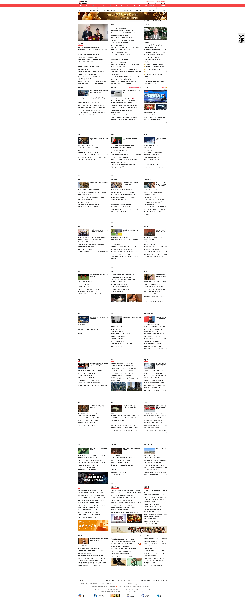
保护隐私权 (143, 580)
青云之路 (138, 490)
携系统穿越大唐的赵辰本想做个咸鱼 (119, 505)
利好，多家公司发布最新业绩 (150, 150)
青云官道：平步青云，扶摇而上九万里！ (87, 517)
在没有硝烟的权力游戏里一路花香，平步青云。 (88, 500)
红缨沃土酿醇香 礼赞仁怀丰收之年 (152, 336)
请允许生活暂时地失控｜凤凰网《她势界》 (87, 457)
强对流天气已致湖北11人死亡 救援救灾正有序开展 (155, 117)
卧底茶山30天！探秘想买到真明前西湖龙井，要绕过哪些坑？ (125, 107)
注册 (162, 3)
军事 (116, 5)
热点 (79, 44)
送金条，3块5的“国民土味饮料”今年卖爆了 (153, 152)
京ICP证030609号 (99, 589)
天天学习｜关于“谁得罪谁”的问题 (118, 28)
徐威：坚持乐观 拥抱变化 (150, 79)
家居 (139, 8)
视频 (146, 5)
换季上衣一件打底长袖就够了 (117, 331)
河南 (124, 10)
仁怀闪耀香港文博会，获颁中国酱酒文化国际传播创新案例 (91, 244)
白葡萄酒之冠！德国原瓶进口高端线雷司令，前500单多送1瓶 (125, 105)
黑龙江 (101, 10)
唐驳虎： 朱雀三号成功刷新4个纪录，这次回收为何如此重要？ (92, 98)
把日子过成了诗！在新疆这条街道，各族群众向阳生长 (123, 50)
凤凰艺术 (165, 580)
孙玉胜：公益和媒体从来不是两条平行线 (153, 541)
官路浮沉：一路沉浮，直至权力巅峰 (119, 500)
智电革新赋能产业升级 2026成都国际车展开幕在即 (89, 39)
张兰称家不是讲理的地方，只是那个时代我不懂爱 (155, 301)
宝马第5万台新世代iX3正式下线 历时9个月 (153, 256)
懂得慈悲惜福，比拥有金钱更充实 (118, 472)
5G (159, 8)
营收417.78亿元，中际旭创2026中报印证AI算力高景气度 (124, 159)
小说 (157, 5)
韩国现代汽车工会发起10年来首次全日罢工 (159, 38)
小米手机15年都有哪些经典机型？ (152, 204)
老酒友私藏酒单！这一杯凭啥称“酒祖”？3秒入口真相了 (156, 346)
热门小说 (146, 487)
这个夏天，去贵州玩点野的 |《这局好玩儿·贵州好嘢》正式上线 (92, 237)
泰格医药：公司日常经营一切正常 (118, 413)
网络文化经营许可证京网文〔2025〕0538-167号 (139, 589)
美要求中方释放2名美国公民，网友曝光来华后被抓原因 (90, 59)
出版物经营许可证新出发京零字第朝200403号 (143, 586)
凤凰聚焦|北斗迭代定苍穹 (150, 47)
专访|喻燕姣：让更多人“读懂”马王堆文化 (153, 422)
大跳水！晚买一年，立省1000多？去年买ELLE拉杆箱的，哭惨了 (92, 157)
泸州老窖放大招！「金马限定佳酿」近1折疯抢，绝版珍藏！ (91, 197)
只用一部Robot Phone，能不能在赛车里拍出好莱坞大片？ (91, 378)
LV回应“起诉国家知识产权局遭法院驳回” (87, 74)
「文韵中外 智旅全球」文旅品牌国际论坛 (87, 247)
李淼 (153, 83)
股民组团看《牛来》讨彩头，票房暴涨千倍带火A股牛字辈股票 (92, 112)
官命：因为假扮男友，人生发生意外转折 (87, 490)
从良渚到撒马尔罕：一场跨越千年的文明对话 (154, 420)
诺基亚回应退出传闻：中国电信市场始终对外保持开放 (123, 194)
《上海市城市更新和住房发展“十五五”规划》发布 (122, 366)
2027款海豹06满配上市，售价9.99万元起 (120, 254)
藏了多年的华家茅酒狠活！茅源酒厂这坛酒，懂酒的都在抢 (124, 117)
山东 (140, 10)
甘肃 (153, 10)
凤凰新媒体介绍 (81, 580)
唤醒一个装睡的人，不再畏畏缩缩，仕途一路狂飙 (122, 512)
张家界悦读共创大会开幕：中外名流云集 (153, 563)
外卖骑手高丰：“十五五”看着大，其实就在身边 (121, 37)
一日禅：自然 (114, 470)
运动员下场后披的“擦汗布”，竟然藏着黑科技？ (121, 110)
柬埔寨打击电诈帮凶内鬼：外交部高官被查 (87, 62)
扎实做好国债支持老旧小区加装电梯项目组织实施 (155, 370)
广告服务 (132, 580)
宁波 (159, 10)
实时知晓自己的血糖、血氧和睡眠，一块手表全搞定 (122, 539)
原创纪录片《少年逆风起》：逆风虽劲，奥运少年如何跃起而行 (92, 462)
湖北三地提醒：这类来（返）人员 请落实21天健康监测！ (124, 418)
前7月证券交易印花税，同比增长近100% (120, 150)
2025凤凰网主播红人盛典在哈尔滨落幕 (153, 565)
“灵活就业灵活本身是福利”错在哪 (118, 62)
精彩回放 (147, 62)
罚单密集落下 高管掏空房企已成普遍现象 (153, 373)
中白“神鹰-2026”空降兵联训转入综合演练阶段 (88, 194)
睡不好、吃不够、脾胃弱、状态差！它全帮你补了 (89, 548)
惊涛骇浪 (102, 500)
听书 (79, 487)
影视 (145, 271)
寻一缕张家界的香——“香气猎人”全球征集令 (154, 413)
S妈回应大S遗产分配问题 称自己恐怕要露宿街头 (155, 282)
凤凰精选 (80, 87)
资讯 (81, 5)
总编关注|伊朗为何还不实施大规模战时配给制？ (155, 50)
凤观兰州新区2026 (144, 20)
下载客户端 (158, 3)
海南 (104, 10)
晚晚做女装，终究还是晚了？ (117, 326)
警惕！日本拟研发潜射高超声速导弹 (86, 199)
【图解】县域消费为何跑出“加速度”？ (119, 42)
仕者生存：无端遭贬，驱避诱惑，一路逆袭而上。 (155, 507)
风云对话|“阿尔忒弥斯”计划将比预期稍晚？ (154, 54)
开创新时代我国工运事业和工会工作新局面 (120, 30)
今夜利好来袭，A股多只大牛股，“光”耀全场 (88, 147)
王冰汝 (145, 83)
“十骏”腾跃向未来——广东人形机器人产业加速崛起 (122, 40)
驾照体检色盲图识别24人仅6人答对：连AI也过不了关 (123, 197)
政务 (128, 5)
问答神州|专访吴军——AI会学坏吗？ (152, 57)
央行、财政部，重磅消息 (116, 152)
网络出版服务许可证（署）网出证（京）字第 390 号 (103, 586)
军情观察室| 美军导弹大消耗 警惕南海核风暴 (154, 52)
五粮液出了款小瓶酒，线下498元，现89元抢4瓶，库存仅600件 (125, 543)
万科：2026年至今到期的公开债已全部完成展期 (122, 370)
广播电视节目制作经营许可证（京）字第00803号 (116, 589)
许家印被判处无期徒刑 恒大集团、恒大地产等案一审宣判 (124, 368)
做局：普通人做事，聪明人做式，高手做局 (120, 495)
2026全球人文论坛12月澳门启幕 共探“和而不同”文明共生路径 (92, 455)
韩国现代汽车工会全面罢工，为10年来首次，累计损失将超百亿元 (126, 155)
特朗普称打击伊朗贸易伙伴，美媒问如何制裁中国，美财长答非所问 (93, 50)
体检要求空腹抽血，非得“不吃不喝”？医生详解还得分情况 (124, 430)
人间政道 (97, 502)
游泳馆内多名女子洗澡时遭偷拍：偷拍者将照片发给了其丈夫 (91, 84)
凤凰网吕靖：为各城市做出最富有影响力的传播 (155, 543)
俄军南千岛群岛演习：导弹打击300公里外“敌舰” (89, 207)
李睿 (164, 83)
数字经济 (163, 10)
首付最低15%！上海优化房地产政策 (152, 387)
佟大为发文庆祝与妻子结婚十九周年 (119, 284)
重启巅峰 (99, 490)
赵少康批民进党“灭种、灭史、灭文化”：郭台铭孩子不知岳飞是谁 (125, 69)
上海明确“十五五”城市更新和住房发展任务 (153, 380)
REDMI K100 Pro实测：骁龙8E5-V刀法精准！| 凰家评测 (90, 375)
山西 (146, 10)
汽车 (134, 5)
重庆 (137, 10)
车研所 (149, 179)
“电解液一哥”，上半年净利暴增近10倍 (86, 159)
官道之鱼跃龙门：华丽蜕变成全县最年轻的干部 (155, 502)
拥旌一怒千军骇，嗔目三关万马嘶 (151, 511)
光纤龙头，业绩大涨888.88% (84, 150)
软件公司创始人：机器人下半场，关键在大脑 (121, 147)
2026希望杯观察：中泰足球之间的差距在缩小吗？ (89, 291)
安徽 (108, 10)
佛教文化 (119, 8)
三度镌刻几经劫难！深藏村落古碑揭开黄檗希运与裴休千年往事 (125, 457)
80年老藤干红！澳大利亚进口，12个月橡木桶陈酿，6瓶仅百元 (158, 348)
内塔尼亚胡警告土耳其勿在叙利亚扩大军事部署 (88, 204)
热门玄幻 (116, 487)
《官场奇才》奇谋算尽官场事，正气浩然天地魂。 (155, 497)
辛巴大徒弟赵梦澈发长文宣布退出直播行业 (153, 324)
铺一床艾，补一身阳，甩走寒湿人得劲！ (120, 546)
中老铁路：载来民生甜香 (149, 455)
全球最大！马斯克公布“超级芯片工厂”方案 (120, 380)
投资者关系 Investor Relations (110, 580)
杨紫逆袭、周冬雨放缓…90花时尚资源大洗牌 (121, 334)
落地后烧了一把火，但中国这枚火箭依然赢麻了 (121, 190)
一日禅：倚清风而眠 (115, 455)
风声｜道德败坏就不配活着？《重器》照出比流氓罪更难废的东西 (92, 107)
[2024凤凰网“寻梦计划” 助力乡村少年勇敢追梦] (161, 1)
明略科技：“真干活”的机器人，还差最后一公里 (88, 103)
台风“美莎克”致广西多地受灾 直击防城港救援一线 (155, 120)
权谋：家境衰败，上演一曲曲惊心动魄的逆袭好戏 (89, 505)
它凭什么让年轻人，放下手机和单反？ (119, 157)
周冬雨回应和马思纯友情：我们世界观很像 (153, 296)
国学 (115, 8)
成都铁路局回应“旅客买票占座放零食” (119, 59)
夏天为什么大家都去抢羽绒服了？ (85, 553)
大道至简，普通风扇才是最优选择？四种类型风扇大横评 (90, 382)
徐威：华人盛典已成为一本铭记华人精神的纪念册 (155, 538)
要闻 (112, 25)
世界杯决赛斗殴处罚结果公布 (84, 79)
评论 (85, 8)
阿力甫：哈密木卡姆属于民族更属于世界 (153, 427)
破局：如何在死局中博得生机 (150, 519)
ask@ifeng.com (123, 584)
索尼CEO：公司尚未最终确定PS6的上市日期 (154, 211)
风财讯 (146, 360)
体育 (122, 5)
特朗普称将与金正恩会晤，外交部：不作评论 (88, 202)
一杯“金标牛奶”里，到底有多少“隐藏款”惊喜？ (88, 465)
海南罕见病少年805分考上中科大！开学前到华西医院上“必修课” (125, 415)
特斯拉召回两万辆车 (115, 242)
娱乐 (104, 5)
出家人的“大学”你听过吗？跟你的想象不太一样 (121, 460)
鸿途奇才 (99, 507)
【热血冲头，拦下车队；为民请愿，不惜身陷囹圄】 (122, 490)
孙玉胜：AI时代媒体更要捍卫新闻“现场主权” (154, 81)
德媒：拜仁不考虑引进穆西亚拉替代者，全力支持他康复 (123, 425)
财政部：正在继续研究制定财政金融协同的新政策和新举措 (124, 164)
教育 (149, 8)
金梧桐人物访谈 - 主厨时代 (84, 324)
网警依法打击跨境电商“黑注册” (151, 331)
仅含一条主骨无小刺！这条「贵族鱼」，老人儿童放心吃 (123, 548)
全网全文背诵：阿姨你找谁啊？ (118, 329)
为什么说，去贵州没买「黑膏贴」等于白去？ (121, 115)
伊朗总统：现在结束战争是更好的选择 (89, 47)
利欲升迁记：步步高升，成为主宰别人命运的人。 (89, 493)
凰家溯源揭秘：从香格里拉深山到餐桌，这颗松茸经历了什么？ (125, 119)
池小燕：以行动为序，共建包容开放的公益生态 (155, 546)
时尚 (110, 5)
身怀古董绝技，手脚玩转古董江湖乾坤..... (120, 510)
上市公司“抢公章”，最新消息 (117, 167)
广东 (111, 10)
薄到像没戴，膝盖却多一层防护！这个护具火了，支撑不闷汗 (125, 76)
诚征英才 (138, 580)
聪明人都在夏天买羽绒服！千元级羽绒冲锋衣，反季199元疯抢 (92, 563)
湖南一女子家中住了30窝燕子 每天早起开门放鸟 (122, 84)
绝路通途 (134, 507)
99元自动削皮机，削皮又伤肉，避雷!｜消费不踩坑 (89, 380)
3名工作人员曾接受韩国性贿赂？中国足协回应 (88, 289)
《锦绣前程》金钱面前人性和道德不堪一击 (154, 490)
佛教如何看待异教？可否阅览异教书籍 (119, 462)
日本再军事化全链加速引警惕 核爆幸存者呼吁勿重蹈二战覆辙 (125, 47)
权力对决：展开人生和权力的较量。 (152, 494)
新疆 (97, 10)
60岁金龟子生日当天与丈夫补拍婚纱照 (119, 286)
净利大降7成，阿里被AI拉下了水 (118, 199)
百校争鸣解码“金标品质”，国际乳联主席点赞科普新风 (90, 460)
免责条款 (149, 580)
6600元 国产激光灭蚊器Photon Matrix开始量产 (155, 209)
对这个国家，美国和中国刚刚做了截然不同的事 (88, 54)
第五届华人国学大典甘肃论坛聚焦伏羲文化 (154, 553)
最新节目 (147, 42)
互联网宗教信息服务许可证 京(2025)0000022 (111, 591)
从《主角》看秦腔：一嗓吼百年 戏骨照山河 (87, 425)
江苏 (117, 10)
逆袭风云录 (103, 505)
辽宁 (90, 10)
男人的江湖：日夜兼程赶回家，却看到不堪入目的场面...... (124, 502)
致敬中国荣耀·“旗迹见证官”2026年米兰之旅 (87, 249)
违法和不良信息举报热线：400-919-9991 (109, 584)
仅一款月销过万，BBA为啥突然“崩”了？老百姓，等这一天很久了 (125, 239)
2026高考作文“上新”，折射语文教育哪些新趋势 (155, 465)
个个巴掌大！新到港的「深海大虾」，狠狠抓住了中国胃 (90, 560)
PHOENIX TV (151, 3)
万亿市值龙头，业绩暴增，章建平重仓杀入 (153, 155)
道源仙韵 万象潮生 (157, 20)
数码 (100, 8)
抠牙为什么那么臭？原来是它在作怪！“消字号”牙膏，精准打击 (92, 81)
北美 (87, 10)
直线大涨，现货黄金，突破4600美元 (152, 159)
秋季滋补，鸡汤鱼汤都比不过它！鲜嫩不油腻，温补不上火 (124, 556)
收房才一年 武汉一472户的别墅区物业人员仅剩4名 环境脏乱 (124, 81)
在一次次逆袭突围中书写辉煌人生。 (86, 510)
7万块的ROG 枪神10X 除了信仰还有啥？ (87, 373)
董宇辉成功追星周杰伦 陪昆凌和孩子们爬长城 (154, 289)
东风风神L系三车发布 (149, 239)
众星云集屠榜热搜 (148, 214)
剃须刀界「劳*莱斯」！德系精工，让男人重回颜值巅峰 (123, 100)
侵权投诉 (130, 584)
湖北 (127, 10)
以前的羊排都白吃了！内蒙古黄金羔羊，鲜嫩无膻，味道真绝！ (92, 550)
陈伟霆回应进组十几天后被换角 (118, 282)
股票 (95, 8)
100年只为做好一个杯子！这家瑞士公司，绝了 (121, 98)
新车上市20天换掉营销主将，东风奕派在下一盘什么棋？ (124, 247)
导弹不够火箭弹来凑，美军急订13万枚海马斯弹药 (89, 190)
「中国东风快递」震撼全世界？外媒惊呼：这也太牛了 (123, 551)
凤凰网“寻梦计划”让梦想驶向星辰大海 (86, 467)
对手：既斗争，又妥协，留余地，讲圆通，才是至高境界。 (91, 495)
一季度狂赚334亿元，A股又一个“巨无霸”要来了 (88, 152)
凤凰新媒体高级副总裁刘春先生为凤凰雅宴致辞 (155, 548)
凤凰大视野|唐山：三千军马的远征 (154, 74)
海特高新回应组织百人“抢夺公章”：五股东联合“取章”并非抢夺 (125, 209)
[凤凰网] (83, 3)
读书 (110, 8)
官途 (132, 495)
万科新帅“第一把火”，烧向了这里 (151, 378)
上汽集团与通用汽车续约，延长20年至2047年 (154, 237)
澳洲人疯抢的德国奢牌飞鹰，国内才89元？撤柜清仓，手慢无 (125, 102)
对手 (132, 510)
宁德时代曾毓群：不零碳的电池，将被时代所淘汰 (89, 110)
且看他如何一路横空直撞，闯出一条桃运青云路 (121, 497)
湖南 (130, 10)
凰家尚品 (163, 5)
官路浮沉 (139, 493)
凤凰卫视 (98, 5)
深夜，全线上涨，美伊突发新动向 (85, 145)
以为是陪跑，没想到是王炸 (117, 291)
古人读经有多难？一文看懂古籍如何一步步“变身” (122, 465)
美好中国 (151, 5)
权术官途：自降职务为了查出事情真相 (152, 516)
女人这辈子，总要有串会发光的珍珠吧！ (120, 289)
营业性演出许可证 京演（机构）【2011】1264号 (133, 591)
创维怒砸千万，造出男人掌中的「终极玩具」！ (88, 420)
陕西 (150, 10)
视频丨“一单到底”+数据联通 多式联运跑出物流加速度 (123, 33)
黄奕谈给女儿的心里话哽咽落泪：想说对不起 (154, 284)
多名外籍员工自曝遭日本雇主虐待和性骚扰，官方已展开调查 (91, 71)
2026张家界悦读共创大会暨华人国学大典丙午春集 (155, 560)
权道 (96, 510)
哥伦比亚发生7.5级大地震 (150, 102)
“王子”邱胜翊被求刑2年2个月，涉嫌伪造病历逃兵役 (122, 274)
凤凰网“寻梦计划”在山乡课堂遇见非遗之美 (87, 470)
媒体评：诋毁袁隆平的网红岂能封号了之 (153, 329)
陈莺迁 (149, 83)
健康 (154, 8)
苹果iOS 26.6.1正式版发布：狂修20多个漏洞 (154, 199)
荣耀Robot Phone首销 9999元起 (151, 197)
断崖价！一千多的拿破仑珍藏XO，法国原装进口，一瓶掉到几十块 (155, 326)
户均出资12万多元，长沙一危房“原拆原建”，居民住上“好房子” (125, 378)
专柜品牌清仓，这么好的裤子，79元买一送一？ (88, 546)
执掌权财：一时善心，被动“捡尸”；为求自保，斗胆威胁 (123, 493)
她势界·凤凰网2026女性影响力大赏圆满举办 (154, 558)
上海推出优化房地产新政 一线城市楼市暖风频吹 (122, 363)
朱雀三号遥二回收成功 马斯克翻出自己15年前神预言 (123, 192)
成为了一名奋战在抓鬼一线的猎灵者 (86, 502)
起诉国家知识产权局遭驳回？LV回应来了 (153, 164)
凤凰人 (146, 76)
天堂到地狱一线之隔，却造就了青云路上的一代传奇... (90, 497)
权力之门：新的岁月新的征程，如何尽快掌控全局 (89, 514)
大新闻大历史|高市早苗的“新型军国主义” (153, 59)
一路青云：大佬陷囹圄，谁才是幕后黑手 (87, 507)
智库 (90, 8)
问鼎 (104, 497)
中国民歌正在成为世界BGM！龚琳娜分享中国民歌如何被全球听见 (93, 251)
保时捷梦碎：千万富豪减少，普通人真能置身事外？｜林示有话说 (126, 251)
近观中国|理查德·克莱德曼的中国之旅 (154, 64)
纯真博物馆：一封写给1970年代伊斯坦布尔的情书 (89, 422)
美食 (134, 8)
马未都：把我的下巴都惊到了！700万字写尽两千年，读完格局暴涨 (126, 71)
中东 (83, 10)
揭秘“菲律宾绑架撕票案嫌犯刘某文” (119, 67)
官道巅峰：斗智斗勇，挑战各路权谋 (152, 504)
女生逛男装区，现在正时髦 (117, 338)
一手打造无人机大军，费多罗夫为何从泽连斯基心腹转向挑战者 (92, 192)
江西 (133, 10)
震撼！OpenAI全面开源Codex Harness (120, 211)
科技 (93, 5)
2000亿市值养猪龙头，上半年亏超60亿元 (153, 167)
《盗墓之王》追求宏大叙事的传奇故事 (86, 512)
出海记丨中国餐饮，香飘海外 (117, 45)
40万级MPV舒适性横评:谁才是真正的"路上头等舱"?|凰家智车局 (92, 385)
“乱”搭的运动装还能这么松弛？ (118, 341)
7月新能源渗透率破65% (116, 244)
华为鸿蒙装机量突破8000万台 (151, 194)
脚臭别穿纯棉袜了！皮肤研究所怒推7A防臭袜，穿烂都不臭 (91, 558)
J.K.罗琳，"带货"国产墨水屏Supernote (153, 190)
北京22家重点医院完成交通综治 (118, 420)
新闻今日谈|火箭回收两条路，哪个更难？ (153, 45)
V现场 (115, 179)
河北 (121, 10)
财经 (87, 5)
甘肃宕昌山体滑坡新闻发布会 (150, 115)
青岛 (143, 10)
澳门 (80, 10)
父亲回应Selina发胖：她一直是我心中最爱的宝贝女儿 (123, 279)
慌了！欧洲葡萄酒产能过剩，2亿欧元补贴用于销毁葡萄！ (91, 555)
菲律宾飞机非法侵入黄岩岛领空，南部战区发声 (121, 54)
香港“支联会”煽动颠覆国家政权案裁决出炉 (120, 52)
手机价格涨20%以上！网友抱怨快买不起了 (153, 192)
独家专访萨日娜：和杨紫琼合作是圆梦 (152, 291)
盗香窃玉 (130, 505)
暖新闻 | (113, 79)
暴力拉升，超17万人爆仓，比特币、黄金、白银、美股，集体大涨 (93, 155)
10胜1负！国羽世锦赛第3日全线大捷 (86, 282)
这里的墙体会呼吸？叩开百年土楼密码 (119, 35)
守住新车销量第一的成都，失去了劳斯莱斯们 (121, 207)
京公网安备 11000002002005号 (125, 586)
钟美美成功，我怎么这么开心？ (118, 336)
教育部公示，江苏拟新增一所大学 (151, 470)
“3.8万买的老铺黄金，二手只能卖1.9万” (120, 162)
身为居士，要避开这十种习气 (117, 474)
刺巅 (97, 512)
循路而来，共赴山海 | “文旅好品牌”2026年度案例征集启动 (91, 239)
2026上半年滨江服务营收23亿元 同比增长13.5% (155, 375)
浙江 (156, 10)
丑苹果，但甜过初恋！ (116, 112)
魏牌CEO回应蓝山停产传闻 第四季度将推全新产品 (155, 247)
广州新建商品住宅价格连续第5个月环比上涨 (121, 375)
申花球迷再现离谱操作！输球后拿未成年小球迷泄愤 (89, 294)
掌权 (102, 493)
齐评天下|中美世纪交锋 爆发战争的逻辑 (155, 67)
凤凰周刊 (160, 580)
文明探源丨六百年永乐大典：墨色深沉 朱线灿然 (155, 415)
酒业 (124, 8)
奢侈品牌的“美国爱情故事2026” (118, 346)
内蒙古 (93, 10)
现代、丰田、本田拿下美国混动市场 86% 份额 (121, 249)
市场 (145, 134)
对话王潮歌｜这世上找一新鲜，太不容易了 (87, 413)
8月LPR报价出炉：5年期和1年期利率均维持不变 (122, 373)
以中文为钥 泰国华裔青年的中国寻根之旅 (153, 418)
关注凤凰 (146, 535)
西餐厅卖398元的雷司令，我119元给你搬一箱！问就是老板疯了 (125, 541)
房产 (140, 5)
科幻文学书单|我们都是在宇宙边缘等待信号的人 (89, 418)
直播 (80, 8)
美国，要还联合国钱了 (83, 69)
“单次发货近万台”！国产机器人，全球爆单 (153, 202)
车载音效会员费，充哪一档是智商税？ (119, 237)
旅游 (129, 8)
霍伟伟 (156, 83)
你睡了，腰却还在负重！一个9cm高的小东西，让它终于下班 (125, 256)
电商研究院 (147, 313)
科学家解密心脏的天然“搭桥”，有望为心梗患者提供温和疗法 (124, 427)
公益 (144, 8)
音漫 (164, 8)
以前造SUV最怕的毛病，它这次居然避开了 (153, 242)
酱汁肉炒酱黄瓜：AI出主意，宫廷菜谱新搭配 (88, 329)
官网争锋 (130, 500)
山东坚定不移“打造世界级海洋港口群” (152, 457)
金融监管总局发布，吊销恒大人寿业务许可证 (154, 157)
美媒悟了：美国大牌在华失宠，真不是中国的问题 (89, 67)
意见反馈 (155, 580)
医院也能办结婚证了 (115, 74)
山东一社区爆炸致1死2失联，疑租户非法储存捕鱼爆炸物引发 (125, 64)
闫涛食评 (80, 334)
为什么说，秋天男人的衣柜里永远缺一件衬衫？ (121, 553)
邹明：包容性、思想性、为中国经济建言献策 (154, 551)
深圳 (114, 10)
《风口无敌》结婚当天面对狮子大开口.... (153, 524)
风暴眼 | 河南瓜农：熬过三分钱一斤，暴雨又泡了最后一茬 (91, 105)
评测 (105, 8)
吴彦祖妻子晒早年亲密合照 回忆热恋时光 (153, 286)
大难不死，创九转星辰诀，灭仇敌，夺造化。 (121, 507)
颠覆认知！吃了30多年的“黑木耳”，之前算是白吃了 (89, 565)
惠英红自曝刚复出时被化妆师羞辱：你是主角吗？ (122, 277)
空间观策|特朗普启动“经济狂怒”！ (154, 69)
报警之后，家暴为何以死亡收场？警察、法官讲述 (89, 115)
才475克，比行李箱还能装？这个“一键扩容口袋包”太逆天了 (91, 76)
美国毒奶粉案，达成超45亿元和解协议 (153, 145)
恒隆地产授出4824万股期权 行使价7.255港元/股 (155, 390)
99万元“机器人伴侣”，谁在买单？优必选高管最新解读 (123, 145)
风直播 (146, 87)
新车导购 (146, 226)
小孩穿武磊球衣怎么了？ (83, 286)
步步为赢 (136, 512)
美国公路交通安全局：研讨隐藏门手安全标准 (154, 249)
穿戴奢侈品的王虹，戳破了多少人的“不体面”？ (121, 343)
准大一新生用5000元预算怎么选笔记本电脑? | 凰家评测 (90, 370)
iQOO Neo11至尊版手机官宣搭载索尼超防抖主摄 (155, 207)
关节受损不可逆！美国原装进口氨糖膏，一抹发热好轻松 (155, 462)
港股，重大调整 (147, 147)
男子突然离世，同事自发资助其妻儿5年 (125, 79)
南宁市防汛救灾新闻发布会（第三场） (152, 112)
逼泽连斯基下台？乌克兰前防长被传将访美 (87, 57)
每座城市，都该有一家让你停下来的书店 (87, 415)
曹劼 (160, 83)
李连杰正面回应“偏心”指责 (150, 294)
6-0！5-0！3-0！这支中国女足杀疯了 (86, 284)
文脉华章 (133, 30)
